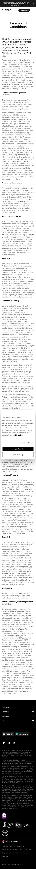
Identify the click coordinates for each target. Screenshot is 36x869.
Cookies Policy (20, 846)
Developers (5, 856)
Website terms (10, 846)
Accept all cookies (18, 449)
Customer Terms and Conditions (21, 849)
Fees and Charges (22, 853)
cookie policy (17, 435)
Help (3, 846)
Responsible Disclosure (9, 853)
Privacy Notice (6, 849)
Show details (25, 443)
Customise (17, 455)
